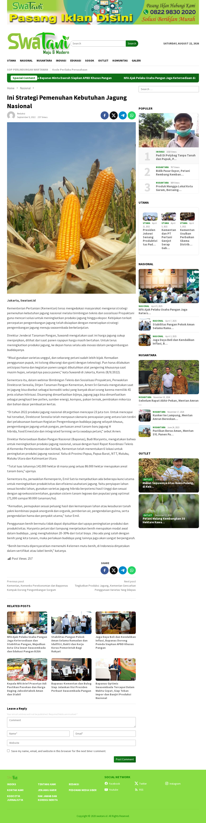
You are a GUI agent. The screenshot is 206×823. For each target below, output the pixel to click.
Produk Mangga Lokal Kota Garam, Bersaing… (174, 188)
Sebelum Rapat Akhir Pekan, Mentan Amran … (169, 402)
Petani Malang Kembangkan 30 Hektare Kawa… (164, 520)
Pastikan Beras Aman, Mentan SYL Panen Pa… (173, 432)
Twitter (143, 783)
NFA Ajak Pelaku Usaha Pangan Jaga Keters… (163, 311)
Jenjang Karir (47, 790)
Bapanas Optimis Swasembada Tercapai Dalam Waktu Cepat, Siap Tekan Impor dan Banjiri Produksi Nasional (115, 691)
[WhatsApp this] (132, 115)
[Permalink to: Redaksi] (11, 115)
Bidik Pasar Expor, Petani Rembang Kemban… (173, 172)
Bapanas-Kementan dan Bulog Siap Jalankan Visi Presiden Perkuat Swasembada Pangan (71, 687)
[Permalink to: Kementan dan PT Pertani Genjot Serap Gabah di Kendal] (169, 216)
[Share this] (105, 115)
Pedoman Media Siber (83, 790)
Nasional (144, 306)
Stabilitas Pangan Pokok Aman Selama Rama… (174, 326)
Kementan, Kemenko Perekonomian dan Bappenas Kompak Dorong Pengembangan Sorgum (37, 586)
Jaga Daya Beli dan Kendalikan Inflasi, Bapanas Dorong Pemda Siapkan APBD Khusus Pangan (116, 642)
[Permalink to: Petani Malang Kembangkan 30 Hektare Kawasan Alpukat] (169, 511)
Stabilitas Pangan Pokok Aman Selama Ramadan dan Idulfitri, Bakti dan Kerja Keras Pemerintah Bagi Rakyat (69, 644)
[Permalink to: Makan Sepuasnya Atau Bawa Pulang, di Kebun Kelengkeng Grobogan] (169, 475)
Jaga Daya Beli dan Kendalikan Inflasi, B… (173, 341)
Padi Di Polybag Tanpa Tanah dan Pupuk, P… (176, 157)
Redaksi (74, 784)
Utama (146, 223)
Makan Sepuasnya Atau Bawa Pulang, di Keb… (168, 484)
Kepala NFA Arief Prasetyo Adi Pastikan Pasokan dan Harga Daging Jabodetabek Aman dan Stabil (26, 689)
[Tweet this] (114, 115)
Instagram (175, 783)
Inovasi (160, 151)
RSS (141, 789)
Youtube (113, 789)
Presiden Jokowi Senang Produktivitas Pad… (150, 237)
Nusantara (162, 167)
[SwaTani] (38, 43)
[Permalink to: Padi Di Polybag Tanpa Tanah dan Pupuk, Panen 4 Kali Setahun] (169, 130)
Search (132, 43)
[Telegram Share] (123, 115)
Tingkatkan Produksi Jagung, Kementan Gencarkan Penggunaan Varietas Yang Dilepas (105, 586)
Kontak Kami (15, 790)
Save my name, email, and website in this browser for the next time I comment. (58, 751)
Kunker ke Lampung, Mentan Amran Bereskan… (173, 417)
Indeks (11, 784)
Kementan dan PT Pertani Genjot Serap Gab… (169, 239)
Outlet (147, 479)
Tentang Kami (47, 784)
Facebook (114, 783)
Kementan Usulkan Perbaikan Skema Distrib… (187, 237)
